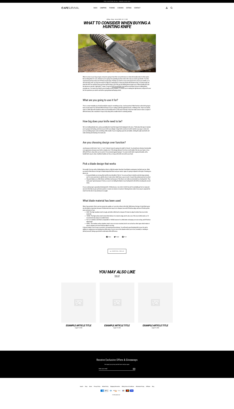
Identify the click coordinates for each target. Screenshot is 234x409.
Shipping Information (115, 386)
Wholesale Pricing (140, 386)
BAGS (95, 8)
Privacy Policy (97, 386)
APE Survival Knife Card (118, 86)
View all (117, 276)
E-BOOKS (120, 8)
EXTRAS (128, 8)
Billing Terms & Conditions (128, 386)
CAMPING (103, 8)
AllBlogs (108, 19)
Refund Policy (105, 386)
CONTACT (137, 8)
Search (81, 386)
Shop (86, 386)
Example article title (78, 325)
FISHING (112, 8)
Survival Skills (118, 19)
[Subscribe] (133, 369)
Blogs (112, 19)
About (90, 386)
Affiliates (148, 386)
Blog (153, 386)
